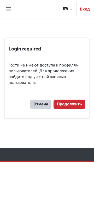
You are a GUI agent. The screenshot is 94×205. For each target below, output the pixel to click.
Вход (85, 9)
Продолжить (69, 104)
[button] (67, 9)
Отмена (40, 104)
